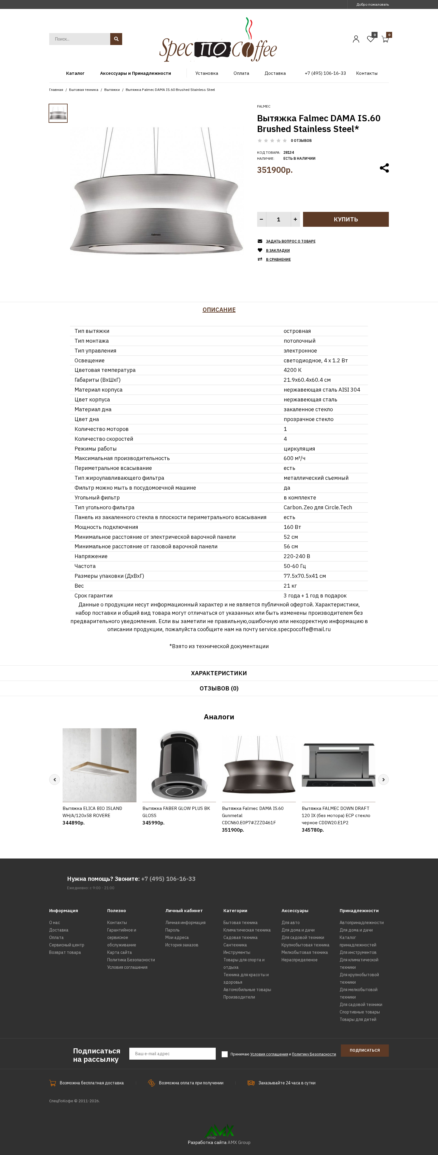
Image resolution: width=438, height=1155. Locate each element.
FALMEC (264, 106)
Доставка (59, 930)
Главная (56, 89)
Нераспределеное (300, 959)
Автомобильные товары (247, 989)
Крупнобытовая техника (306, 945)
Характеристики (219, 673)
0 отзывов (301, 140)
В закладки (278, 250)
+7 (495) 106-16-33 (168, 879)
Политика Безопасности (131, 959)
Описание (219, 309)
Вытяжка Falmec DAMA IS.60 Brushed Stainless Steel (170, 89)
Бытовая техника (83, 89)
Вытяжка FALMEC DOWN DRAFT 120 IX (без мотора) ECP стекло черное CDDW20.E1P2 (336, 815)
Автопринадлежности (362, 922)
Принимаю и (283, 1054)
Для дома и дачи (298, 930)
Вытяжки (112, 89)
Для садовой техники (303, 937)
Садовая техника (240, 937)
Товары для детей (358, 1019)
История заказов (181, 945)
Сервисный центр (66, 945)
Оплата (56, 937)
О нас (54, 922)
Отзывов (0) (219, 688)
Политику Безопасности (314, 1054)
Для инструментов (358, 952)
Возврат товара (65, 952)
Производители (239, 997)
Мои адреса (177, 937)
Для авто (291, 922)
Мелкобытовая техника (305, 952)
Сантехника (235, 945)
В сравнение (278, 259)
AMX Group (239, 1142)
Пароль (172, 930)
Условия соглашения (127, 967)
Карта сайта (119, 952)
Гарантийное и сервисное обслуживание (121, 937)
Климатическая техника (247, 930)
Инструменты (236, 952)
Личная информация (185, 922)
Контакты (117, 922)
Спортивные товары (360, 1012)
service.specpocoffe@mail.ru (295, 629)
